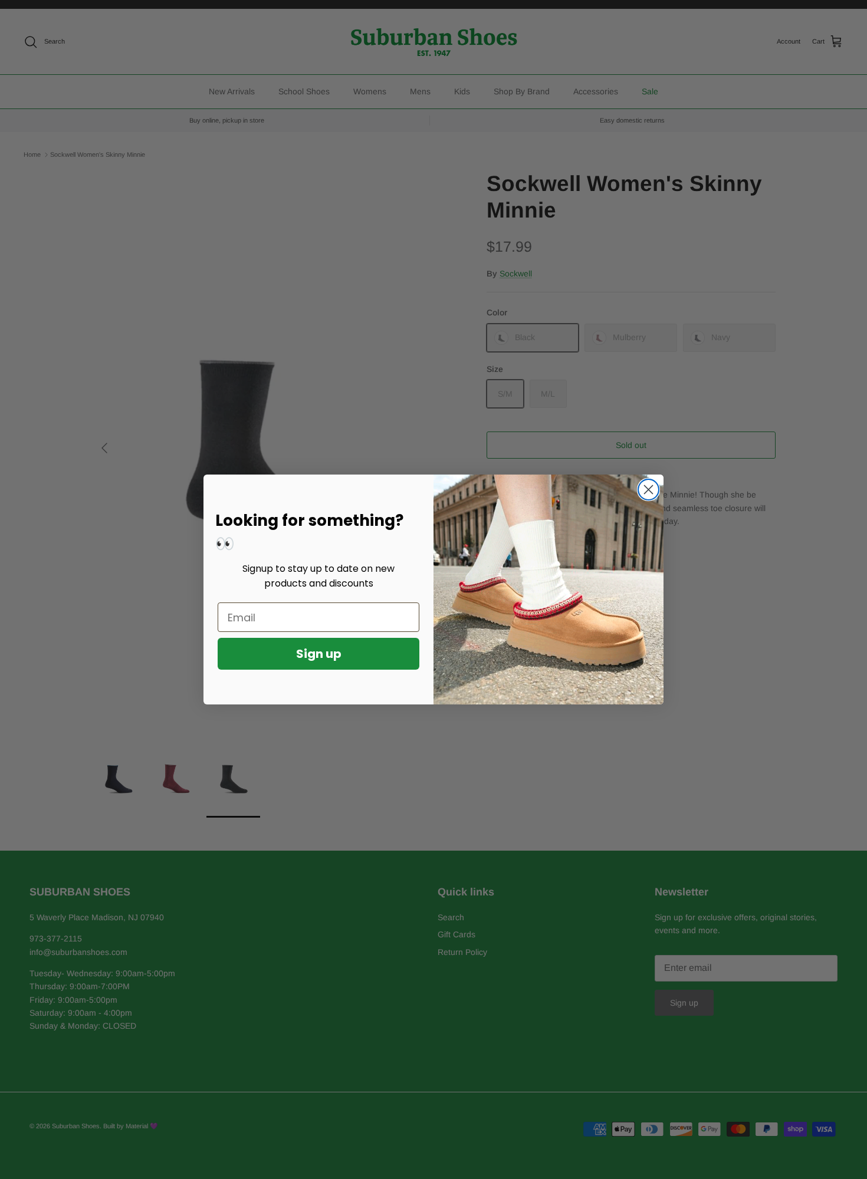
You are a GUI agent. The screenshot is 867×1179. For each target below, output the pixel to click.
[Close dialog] (648, 489)
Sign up (318, 654)
